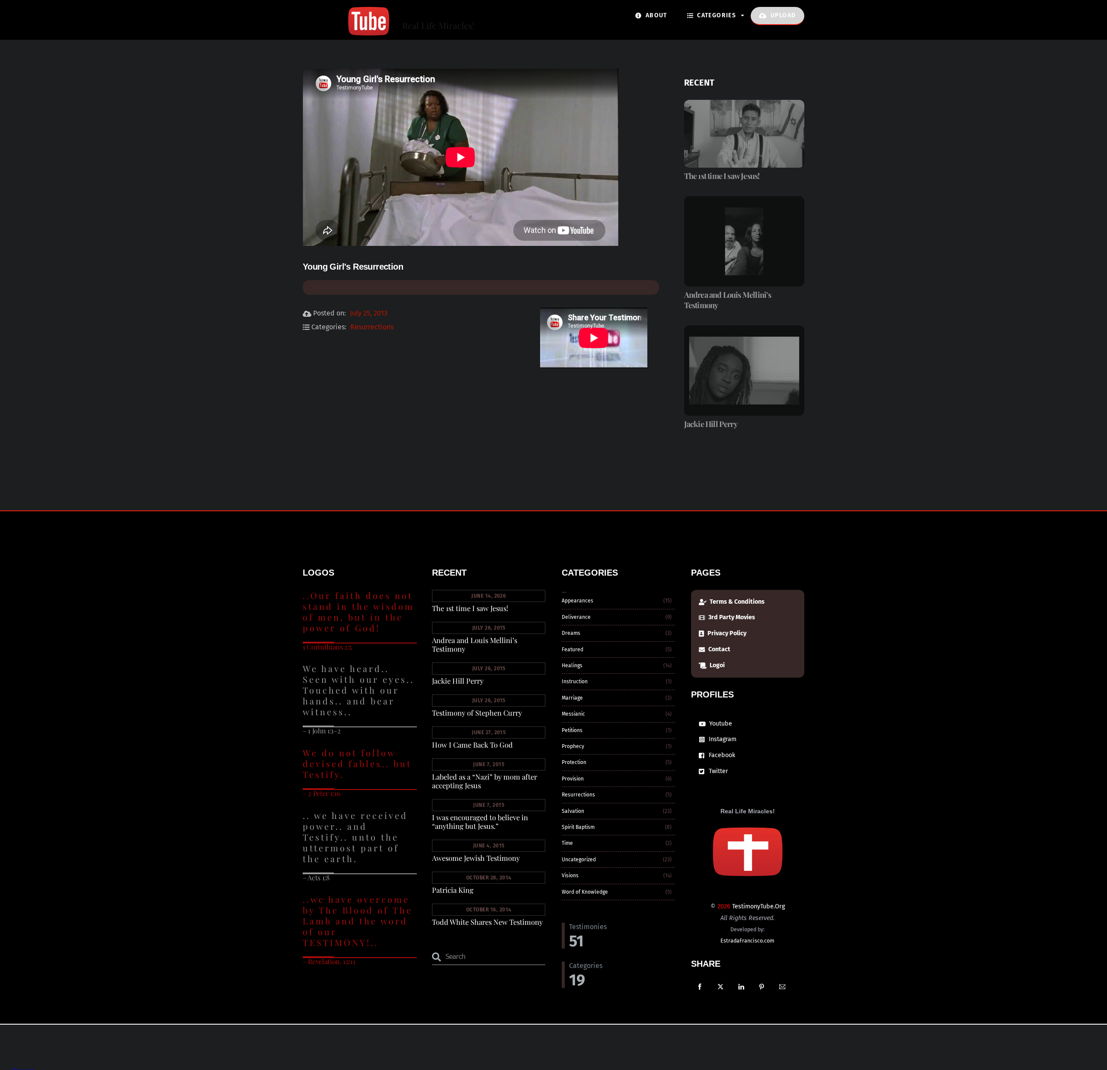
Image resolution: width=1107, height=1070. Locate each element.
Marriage (572, 698)
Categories (715, 15)
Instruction (575, 681)
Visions (570, 876)
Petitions (572, 730)
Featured (572, 649)
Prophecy (573, 746)
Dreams (571, 633)
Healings (572, 665)
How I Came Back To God (472, 744)
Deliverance (576, 617)
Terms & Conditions (736, 601)
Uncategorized (579, 860)
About (655, 15)
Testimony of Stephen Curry (477, 712)
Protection (574, 762)
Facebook (721, 755)
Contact (718, 649)
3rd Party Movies (731, 617)
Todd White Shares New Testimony (487, 922)
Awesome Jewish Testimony (476, 858)
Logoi (716, 665)
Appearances (577, 601)
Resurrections (372, 327)
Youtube (719, 723)
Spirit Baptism (578, 827)
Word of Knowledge (585, 892)
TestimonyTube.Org (758, 906)
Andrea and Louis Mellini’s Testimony (727, 300)
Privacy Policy (726, 633)
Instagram (721, 739)
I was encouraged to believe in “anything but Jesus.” (480, 821)
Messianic (573, 714)
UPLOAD (782, 15)
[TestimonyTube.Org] (346, 30)
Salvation (573, 811)
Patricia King (453, 890)
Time (567, 843)
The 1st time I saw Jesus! (722, 176)
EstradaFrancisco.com (747, 940)
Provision (573, 779)
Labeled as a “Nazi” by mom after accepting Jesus (484, 781)
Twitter (717, 771)
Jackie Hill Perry (710, 424)
